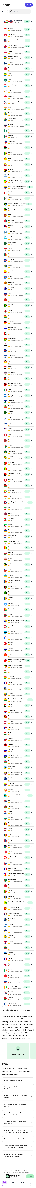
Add (30, 1176)
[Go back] (3, 11)
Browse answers (9, 1163)
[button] (18, 1080)
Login (29, 5)
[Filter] (33, 11)
